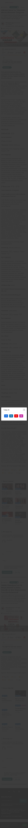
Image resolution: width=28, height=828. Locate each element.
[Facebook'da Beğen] (6, 415)
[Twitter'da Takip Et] (11, 415)
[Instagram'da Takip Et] (21, 415)
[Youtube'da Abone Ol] (16, 415)
